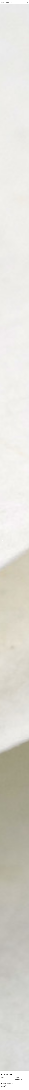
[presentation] (2, 540)
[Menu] (27, 2)
